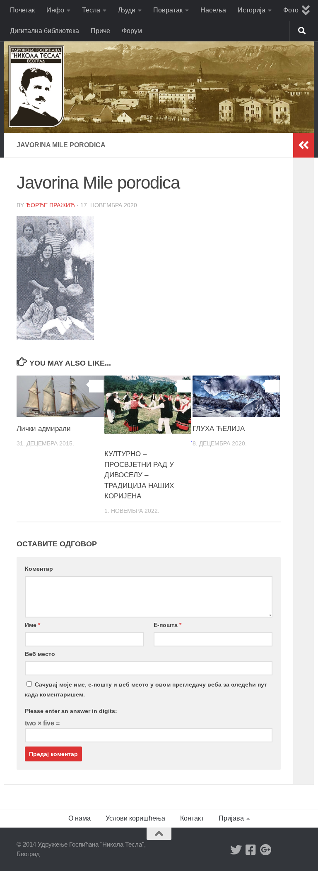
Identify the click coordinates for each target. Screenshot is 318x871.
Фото (291, 10)
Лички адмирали (44, 429)
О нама (79, 818)
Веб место (40, 654)
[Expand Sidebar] (303, 145)
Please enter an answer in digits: (71, 711)
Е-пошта (167, 625)
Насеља (213, 10)
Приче (100, 30)
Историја (251, 10)
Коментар (39, 568)
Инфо (55, 10)
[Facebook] (251, 850)
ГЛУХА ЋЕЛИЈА (219, 429)
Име (32, 625)
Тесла (91, 10)
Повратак (168, 10)
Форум (132, 30)
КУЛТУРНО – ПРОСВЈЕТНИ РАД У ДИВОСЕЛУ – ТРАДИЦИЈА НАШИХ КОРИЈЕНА (139, 475)
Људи (126, 10)
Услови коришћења (135, 818)
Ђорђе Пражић (50, 205)
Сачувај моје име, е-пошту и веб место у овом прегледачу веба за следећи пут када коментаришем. (146, 689)
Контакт (192, 818)
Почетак (22, 10)
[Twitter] (236, 850)
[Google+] (266, 850)
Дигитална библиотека (44, 30)
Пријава (231, 818)
